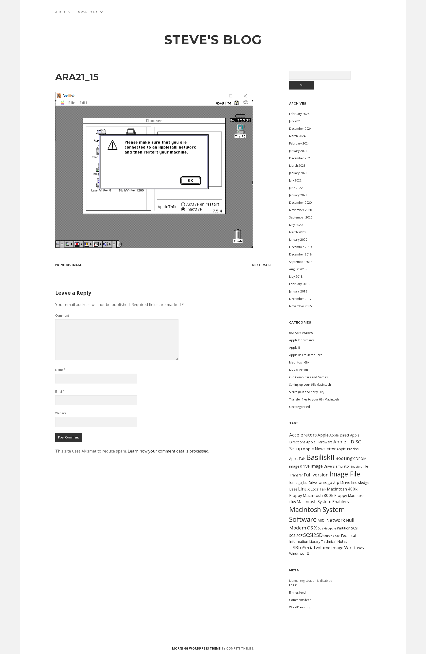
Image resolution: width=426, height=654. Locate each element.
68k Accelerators (301, 333)
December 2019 (300, 247)
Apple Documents (301, 340)
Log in (293, 585)
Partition (343, 528)
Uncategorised (299, 407)
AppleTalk (297, 458)
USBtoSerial (302, 547)
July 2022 (295, 180)
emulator (343, 466)
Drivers (329, 466)
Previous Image (68, 265)
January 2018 (298, 291)
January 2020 (298, 239)
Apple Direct (339, 435)
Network (335, 520)
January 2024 (298, 151)
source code (331, 536)
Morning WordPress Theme (196, 648)
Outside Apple (327, 528)
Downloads (88, 12)
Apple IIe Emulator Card (305, 355)
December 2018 (300, 254)
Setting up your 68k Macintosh (310, 384)
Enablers (356, 466)
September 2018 (300, 262)
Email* (59, 391)
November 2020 (300, 210)
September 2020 (300, 217)
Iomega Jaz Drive (303, 482)
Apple (323, 435)
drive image (311, 466)
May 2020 (295, 225)
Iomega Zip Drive (334, 482)
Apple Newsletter (319, 449)
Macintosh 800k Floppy (325, 495)
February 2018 (299, 284)
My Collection (298, 370)
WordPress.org (299, 607)
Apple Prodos (348, 449)
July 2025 (295, 121)
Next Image (262, 265)
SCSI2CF (295, 535)
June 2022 (296, 188)
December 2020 (300, 202)
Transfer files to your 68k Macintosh (314, 399)
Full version (316, 475)
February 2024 (299, 143)
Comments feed (300, 600)
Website (61, 413)
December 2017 (300, 299)
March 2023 (297, 166)
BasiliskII (320, 457)
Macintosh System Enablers (323, 501)
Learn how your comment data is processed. (168, 451)
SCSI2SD (313, 534)
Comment (62, 315)
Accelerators (303, 435)
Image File (344, 473)
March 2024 (297, 136)
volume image (329, 547)
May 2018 (295, 276)
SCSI (354, 528)
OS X (312, 528)
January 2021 (298, 195)
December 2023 (300, 158)
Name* (60, 370)
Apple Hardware (319, 442)
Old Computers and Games (308, 377)
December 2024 (300, 129)
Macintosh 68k (299, 362)
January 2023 (298, 173)
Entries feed (297, 592)
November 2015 (300, 306)
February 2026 (299, 114)
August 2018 (297, 269)
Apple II (294, 347)
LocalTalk (318, 489)
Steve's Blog (213, 39)
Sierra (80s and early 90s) (306, 392)
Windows (354, 547)
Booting (344, 458)
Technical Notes (334, 541)
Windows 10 (299, 553)
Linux (304, 489)
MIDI (321, 520)
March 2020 (297, 232)
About (61, 12)
